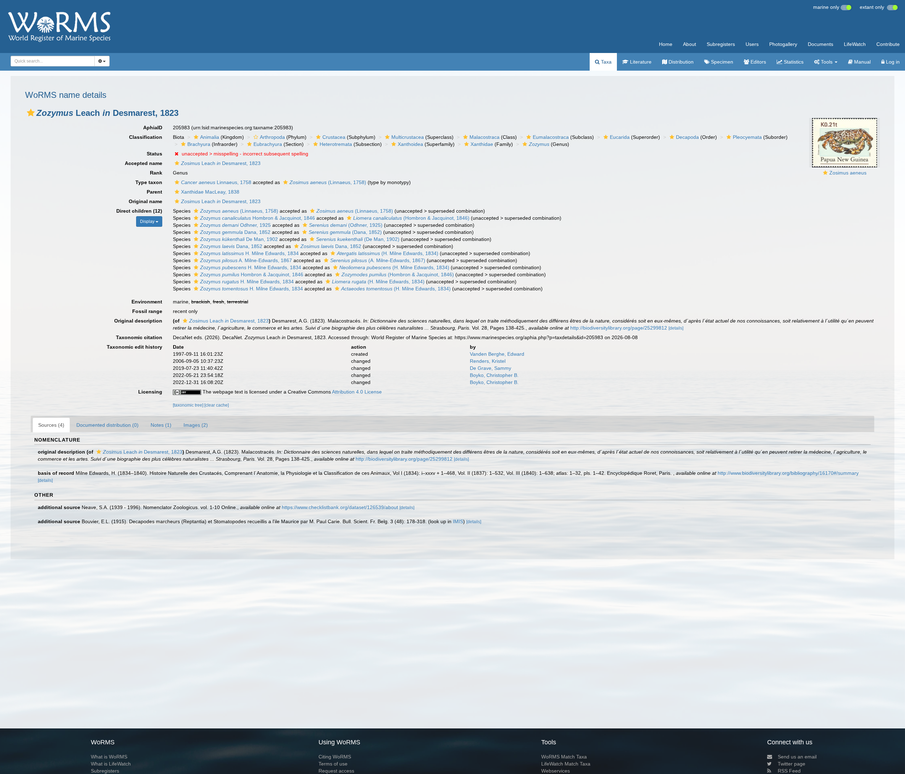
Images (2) (195, 425)
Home (665, 44)
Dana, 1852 (235, 232)
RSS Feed (789, 771)
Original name (145, 201)
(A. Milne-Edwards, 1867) (377, 260)
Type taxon (148, 182)
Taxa (606, 62)
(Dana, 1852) (345, 232)
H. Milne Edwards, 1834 (249, 253)
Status (154, 153)
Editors (757, 62)
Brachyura (198, 144)
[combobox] (53, 61)
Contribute (888, 44)
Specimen (721, 62)
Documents (820, 44)
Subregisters (721, 44)
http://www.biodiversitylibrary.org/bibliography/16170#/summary (788, 473)
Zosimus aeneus (847, 173)
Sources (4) (51, 425)
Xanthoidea (410, 144)
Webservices (555, 771)
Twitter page (791, 764)
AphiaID (152, 127)
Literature (640, 62)
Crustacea (333, 137)
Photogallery (783, 44)
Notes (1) (161, 425)
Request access (336, 771)
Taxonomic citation (139, 337)
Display (148, 221)
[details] (675, 328)
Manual (862, 62)
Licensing (150, 392)
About (689, 44)
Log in (892, 62)
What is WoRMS (109, 757)
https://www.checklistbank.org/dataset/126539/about (340, 507)
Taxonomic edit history (134, 347)
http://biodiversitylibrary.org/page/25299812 (618, 328)
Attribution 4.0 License (357, 392)
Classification (145, 137)
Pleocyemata (747, 137)
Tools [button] (826, 62)
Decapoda (687, 137)
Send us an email (797, 757)
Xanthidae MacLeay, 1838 (210, 192)
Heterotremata (336, 144)
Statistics (793, 62)
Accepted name (143, 163)
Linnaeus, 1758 (216, 182)
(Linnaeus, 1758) (328, 182)
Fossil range (147, 311)
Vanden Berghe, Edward (497, 354)
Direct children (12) (139, 211)
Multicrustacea (407, 137)
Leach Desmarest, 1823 (221, 163)
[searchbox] (50, 61)
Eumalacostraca (551, 137)
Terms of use (333, 764)
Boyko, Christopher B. (494, 375)
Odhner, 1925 (235, 225)
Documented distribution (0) (107, 425)
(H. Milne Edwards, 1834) (387, 253)
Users (752, 44)
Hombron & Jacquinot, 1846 (257, 218)
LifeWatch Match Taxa (565, 764)
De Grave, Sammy (490, 368)
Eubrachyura (267, 144)
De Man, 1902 (239, 239)
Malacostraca (484, 137)
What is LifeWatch (111, 764)
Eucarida (620, 137)
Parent (154, 192)
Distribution (680, 62)
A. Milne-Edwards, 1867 (246, 260)
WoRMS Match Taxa (564, 757)
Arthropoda (272, 137)
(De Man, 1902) (357, 239)
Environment (147, 302)
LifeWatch (855, 44)
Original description (138, 321)
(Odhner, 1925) (346, 225)
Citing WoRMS (335, 757)
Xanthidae (482, 144)
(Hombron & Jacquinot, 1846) (411, 218)
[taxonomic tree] (188, 405)
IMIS (458, 521)
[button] (30, 112)
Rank (156, 173)
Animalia (209, 137)
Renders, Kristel (488, 361)
